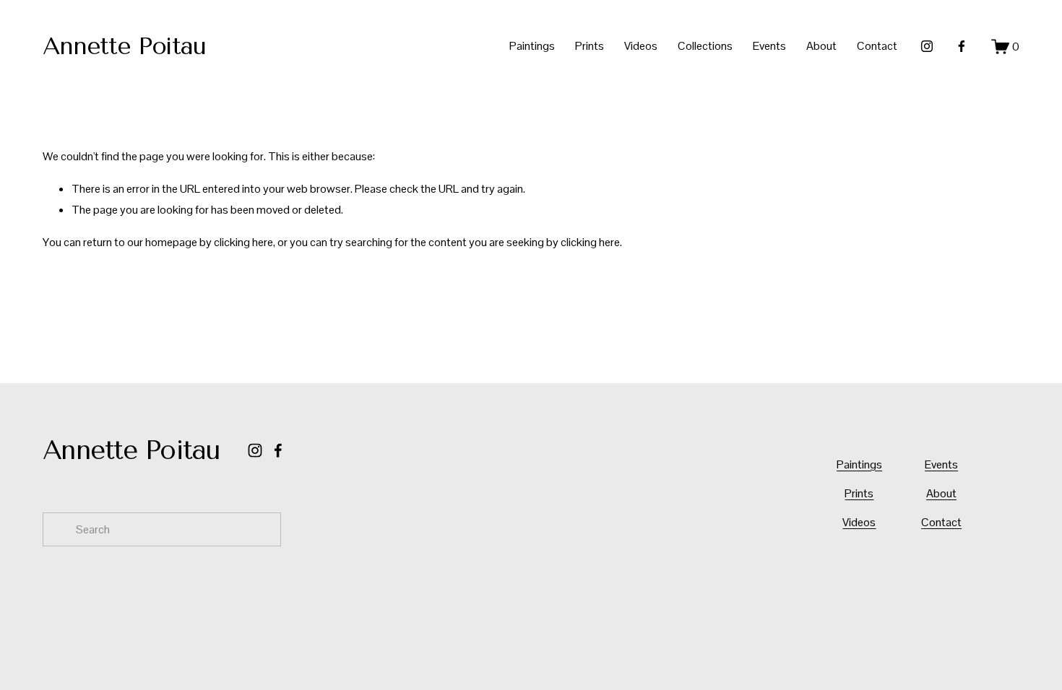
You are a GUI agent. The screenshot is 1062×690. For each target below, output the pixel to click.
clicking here (243, 242)
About (821, 45)
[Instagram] (927, 46)
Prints (589, 45)
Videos (640, 45)
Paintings (532, 45)
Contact (877, 45)
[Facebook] (961, 46)
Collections (705, 45)
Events (769, 45)
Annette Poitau (124, 46)
